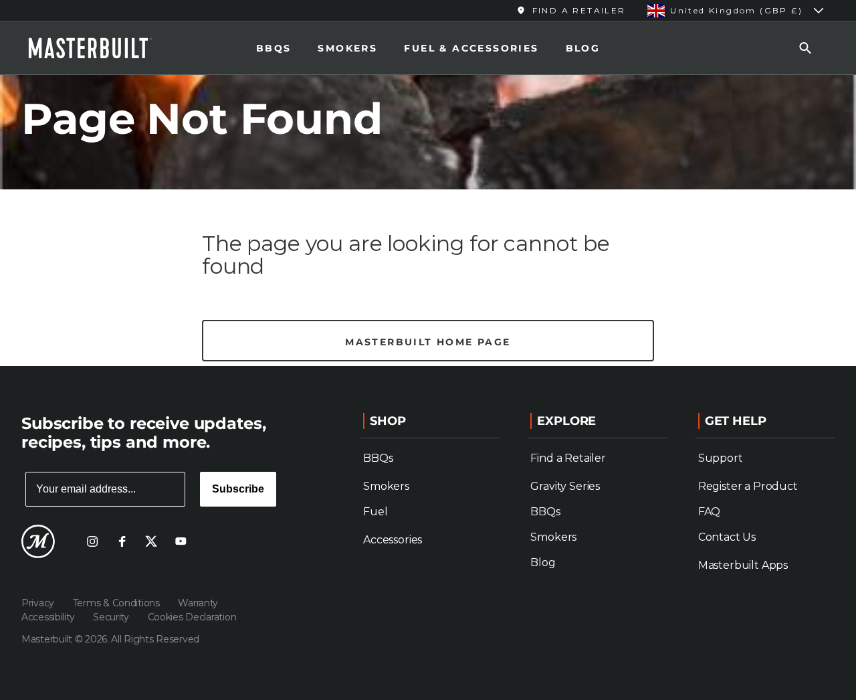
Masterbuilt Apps (743, 565)
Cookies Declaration (192, 617)
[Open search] (805, 47)
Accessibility (49, 617)
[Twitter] (151, 541)
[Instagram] (92, 541)
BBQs (274, 48)
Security (112, 617)
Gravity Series (565, 486)
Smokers (347, 48)
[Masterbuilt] (102, 48)
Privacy (39, 603)
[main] (428, 183)
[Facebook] (122, 541)
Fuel (375, 511)
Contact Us (727, 537)
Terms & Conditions (118, 603)
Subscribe (238, 489)
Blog (583, 48)
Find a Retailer (568, 458)
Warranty (198, 603)
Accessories (392, 539)
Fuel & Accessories (471, 48)
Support (720, 458)
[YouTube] (181, 541)
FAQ (709, 511)
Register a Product (748, 486)
